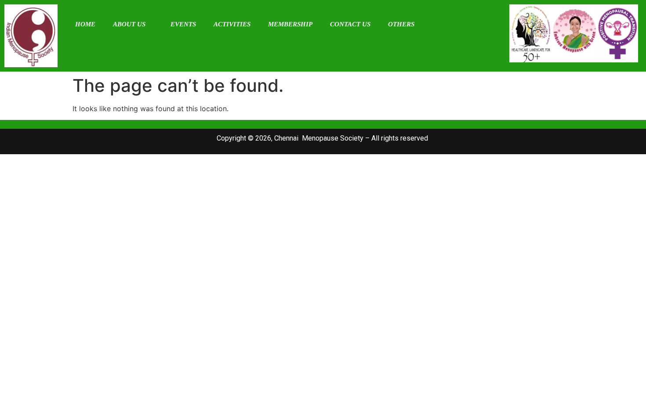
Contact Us (350, 24)
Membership (290, 24)
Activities (232, 24)
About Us (129, 24)
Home (85, 24)
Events (183, 24)
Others (401, 24)
